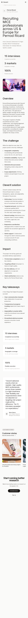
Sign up (14, 495)
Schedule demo (14, 490)
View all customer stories (8, 435)
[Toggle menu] (25, 2)
